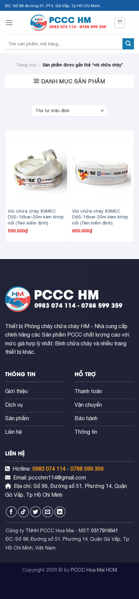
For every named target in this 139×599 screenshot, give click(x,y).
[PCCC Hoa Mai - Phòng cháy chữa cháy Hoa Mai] (69, 23)
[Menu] (9, 22)
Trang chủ (26, 64)
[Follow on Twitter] (35, 511)
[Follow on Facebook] (11, 511)
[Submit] (128, 44)
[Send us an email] (47, 511)
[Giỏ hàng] (120, 22)
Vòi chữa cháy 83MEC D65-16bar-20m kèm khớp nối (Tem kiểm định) (100, 217)
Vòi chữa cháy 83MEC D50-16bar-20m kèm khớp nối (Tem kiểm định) (36, 217)
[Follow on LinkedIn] (59, 511)
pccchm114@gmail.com (57, 477)
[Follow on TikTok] (23, 511)
